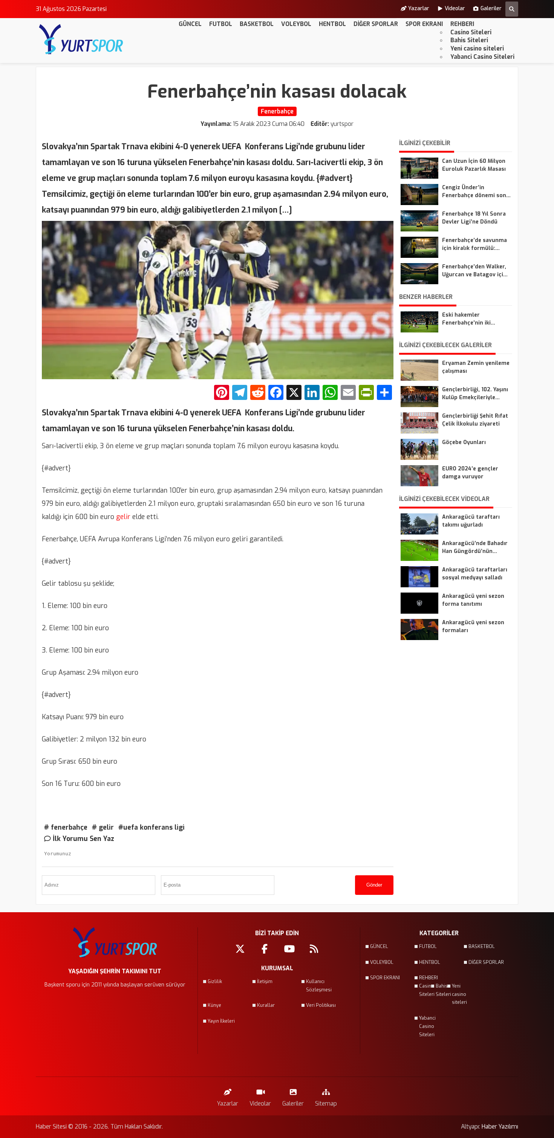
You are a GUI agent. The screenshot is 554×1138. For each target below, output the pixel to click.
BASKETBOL (257, 24)
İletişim (264, 982)
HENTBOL (332, 24)
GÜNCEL (190, 24)
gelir (122, 516)
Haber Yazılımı (500, 1126)
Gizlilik (215, 982)
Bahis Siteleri (469, 40)
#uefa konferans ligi (151, 827)
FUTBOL (220, 24)
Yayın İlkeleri (221, 1021)
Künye (214, 1005)
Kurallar (266, 1005)
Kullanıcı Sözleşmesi (319, 986)
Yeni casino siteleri (477, 48)
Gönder (374, 885)
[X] (294, 393)
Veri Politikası (321, 1005)
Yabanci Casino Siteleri (482, 57)
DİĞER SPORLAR (376, 24)
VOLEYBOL (296, 24)
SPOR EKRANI (424, 24)
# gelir (103, 827)
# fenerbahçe (65, 827)
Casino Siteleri (470, 32)
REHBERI (462, 24)
